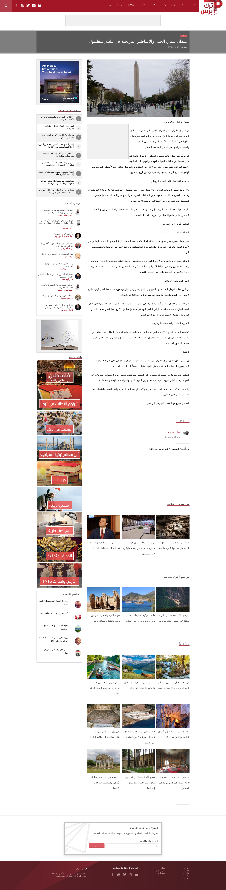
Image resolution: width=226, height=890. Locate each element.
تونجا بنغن (69, 256)
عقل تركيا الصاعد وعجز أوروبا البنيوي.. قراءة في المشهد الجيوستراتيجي (57, 164)
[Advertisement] (107, 140)
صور (111, 5)
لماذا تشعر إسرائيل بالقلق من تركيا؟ (57, 295)
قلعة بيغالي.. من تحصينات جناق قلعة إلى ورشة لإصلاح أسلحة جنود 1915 (140, 737)
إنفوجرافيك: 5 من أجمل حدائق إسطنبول (56, 627)
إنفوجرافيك (132, 5)
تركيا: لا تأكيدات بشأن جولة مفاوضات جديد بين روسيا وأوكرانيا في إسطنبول (138, 548)
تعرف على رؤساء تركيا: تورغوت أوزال (55, 651)
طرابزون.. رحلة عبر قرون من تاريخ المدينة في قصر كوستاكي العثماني (174, 782)
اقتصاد (184, 5)
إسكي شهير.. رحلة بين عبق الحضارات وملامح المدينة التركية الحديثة (104, 688)
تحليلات (174, 5)
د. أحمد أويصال (66, 298)
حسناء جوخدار (174, 431)
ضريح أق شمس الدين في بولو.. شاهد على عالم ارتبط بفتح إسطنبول (139, 782)
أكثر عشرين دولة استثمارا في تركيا (54, 613)
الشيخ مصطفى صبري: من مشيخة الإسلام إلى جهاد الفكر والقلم (56, 173)
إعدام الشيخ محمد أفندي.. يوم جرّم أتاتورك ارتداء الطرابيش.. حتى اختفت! (56, 145)
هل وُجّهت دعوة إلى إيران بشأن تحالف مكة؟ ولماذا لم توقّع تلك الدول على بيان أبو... (56, 223)
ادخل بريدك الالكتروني (148, 841)
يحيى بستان (68, 228)
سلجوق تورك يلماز (65, 269)
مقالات (145, 5)
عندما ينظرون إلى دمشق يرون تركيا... (57, 254)
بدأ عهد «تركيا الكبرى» (63, 234)
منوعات (120, 5)
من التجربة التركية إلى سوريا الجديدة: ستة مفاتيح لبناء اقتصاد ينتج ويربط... (56, 191)
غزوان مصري (67, 310)
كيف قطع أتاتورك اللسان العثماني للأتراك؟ (59, 127)
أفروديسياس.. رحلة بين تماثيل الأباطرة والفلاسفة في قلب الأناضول (105, 782)
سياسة (194, 5)
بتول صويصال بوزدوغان (63, 236)
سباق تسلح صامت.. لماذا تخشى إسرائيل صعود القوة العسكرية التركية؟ (57, 182)
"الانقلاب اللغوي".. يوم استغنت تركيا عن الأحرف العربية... (57, 118)
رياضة (164, 5)
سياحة (154, 5)
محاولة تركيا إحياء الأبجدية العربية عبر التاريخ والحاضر (58, 136)
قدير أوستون (67, 279)
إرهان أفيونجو (67, 248)
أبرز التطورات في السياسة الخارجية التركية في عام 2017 (53, 639)
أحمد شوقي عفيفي (65, 215)
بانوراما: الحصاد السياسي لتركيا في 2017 (53, 603)
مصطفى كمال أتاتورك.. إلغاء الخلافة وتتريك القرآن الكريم (58, 154)
